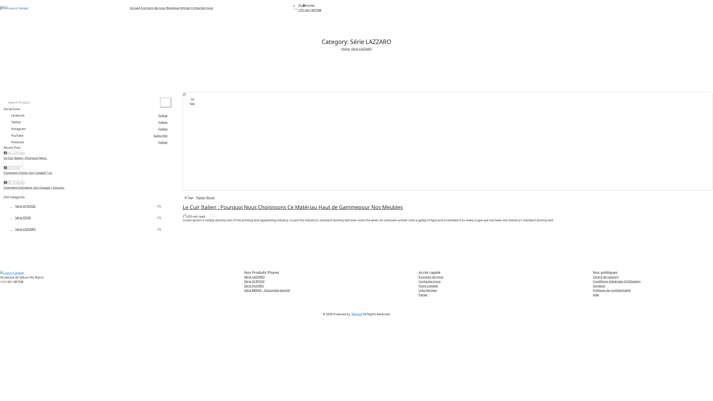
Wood (210, 198)
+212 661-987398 (309, 10)
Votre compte (428, 286)
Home (346, 49)
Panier (423, 295)
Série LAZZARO (361, 49)
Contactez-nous (202, 8)
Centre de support (606, 277)
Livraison (599, 286)
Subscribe (160, 136)
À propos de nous (153, 8)
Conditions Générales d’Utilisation (617, 281)
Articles (185, 8)
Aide (596, 295)
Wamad (356, 314)
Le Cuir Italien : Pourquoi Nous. (25, 158)
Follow (162, 116)
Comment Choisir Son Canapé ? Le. (28, 173)
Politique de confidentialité (612, 290)
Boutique (172, 8)
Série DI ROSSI (14, 183)
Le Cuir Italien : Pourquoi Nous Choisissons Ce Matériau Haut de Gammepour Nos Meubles (293, 207)
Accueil (135, 8)
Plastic (200, 198)
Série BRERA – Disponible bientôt (267, 290)
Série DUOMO (254, 286)
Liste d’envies (428, 290)
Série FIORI (12, 168)
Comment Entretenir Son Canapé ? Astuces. (34, 188)
